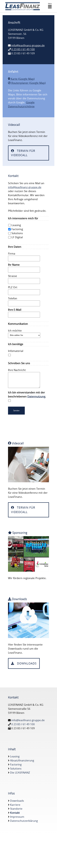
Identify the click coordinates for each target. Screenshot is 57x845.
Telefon (12, 298)
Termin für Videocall (23, 153)
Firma (11, 253)
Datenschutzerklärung (24, 821)
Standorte (16, 808)
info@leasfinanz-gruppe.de (28, 45)
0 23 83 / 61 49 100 (23, 49)
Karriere (15, 805)
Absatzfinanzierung (22, 760)
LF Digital (17, 237)
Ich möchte (15, 330)
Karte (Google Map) (22, 79)
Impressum (17, 817)
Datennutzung (36, 396)
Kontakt (15, 812)
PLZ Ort (12, 287)
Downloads (26, 663)
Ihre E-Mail (14, 309)
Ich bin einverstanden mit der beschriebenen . (27, 394)
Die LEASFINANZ (20, 772)
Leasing (16, 225)
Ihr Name (14, 264)
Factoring (17, 229)
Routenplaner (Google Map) (28, 83)
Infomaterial (15, 351)
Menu (50, 3)
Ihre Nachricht (17, 370)
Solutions (17, 233)
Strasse (12, 276)
